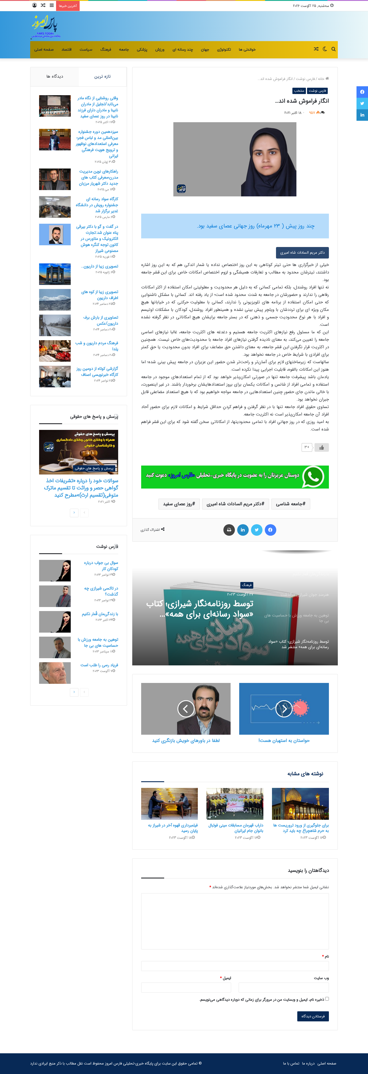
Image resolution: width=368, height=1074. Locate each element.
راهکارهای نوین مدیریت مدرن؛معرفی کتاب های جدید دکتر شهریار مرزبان (98, 177)
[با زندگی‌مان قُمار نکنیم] (55, 622)
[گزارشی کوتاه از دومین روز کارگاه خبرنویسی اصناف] (55, 376)
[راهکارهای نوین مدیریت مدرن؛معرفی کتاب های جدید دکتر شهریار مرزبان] (55, 179)
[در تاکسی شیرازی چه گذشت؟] (55, 596)
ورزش (159, 49)
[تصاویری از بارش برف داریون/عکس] (55, 325)
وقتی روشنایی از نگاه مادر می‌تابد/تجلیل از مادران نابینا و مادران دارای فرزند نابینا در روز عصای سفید (98, 107)
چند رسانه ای (182, 49)
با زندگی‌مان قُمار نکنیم (100, 614)
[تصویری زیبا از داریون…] (55, 274)
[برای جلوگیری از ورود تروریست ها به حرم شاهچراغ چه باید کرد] (300, 804)
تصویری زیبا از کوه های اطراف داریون (99, 295)
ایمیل (225, 978)
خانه (321, 79)
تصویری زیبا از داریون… (99, 266)
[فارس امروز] (45, 26)
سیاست (86, 49)
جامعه (124, 49)
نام (325, 957)
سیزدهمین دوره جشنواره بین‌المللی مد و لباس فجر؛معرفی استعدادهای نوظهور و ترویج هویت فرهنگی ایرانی (97, 144)
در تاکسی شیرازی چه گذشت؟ (101, 591)
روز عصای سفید (177, 504)
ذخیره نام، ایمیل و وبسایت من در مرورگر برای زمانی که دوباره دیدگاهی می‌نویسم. (261, 1000)
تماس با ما (291, 1063)
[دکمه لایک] (322, 447)
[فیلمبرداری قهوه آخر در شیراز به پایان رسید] (169, 804)
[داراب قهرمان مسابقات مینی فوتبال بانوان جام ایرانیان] (234, 804)
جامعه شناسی (289, 504)
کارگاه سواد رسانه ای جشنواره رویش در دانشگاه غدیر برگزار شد (97, 205)
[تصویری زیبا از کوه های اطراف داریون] (55, 300)
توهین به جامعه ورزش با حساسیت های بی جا (98, 642)
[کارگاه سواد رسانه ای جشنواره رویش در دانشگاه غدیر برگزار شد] (55, 207)
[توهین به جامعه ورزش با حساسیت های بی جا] (55, 647)
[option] (235, 607)
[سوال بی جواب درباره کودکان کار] (55, 570)
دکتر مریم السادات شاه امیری (302, 253)
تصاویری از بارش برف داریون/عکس (100, 320)
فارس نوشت (305, 79)
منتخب (299, 90)
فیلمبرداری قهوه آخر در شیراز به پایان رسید (173, 828)
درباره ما (308, 1063)
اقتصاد (67, 49)
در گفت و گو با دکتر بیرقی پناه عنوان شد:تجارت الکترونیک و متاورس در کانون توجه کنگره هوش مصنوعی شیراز (97, 238)
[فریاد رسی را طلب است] (55, 673)
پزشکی (142, 49)
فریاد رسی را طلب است (99, 665)
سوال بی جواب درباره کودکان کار (101, 566)
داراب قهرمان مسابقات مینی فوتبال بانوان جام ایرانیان (235, 828)
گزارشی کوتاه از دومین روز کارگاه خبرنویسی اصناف (97, 371)
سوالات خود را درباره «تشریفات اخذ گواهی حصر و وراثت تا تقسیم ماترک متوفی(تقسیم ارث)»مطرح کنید (81, 488)
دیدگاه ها (54, 76)
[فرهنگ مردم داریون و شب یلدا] (55, 351)
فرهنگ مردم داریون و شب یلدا (96, 346)
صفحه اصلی (43, 49)
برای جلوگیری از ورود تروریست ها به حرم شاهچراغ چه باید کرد (301, 828)
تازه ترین (103, 76)
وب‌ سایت (321, 978)
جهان (205, 49)
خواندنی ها (247, 49)
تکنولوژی (224, 49)
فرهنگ (105, 49)
